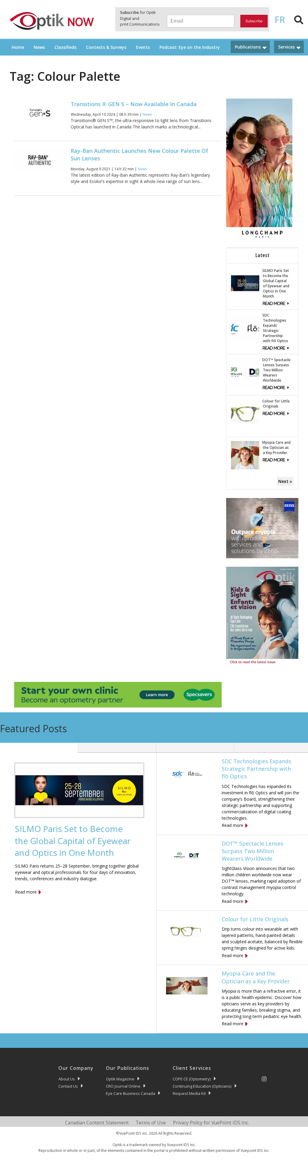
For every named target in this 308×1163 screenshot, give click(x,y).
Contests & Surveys (106, 47)
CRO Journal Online (123, 1086)
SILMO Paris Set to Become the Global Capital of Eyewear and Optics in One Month (275, 283)
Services (286, 47)
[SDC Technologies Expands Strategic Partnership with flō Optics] (245, 327)
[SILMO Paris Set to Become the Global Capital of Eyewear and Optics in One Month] (245, 282)
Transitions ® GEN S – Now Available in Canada (134, 104)
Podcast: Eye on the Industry (189, 47)
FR (280, 19)
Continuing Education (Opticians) (202, 1086)
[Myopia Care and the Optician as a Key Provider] (245, 455)
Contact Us (68, 1086)
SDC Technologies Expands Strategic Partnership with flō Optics (275, 328)
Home (18, 47)
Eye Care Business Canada (130, 1093)
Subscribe (254, 21)
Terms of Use (151, 1122)
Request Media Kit (189, 1093)
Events (143, 47)
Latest (262, 255)
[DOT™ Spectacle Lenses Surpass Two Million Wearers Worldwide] (245, 372)
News (39, 47)
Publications (248, 47)
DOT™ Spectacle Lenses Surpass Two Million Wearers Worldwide (276, 370)
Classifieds (65, 47)
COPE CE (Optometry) (192, 1079)
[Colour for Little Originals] (245, 413)
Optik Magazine (120, 1079)
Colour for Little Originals (276, 404)
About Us (66, 1079)
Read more (26, 892)
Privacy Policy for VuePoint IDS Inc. (211, 1122)
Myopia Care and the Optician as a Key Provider (276, 447)
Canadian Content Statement (97, 1122)
